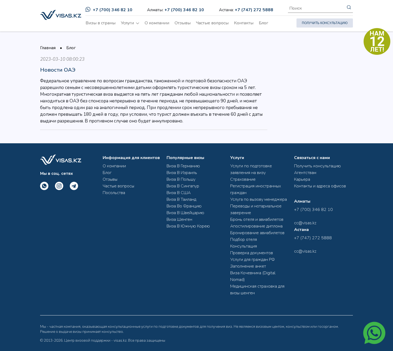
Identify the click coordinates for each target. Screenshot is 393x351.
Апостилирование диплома (256, 226)
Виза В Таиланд (181, 199)
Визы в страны (100, 23)
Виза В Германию (183, 166)
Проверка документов (251, 253)
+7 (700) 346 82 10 (112, 10)
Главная (48, 48)
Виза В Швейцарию (185, 213)
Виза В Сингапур (183, 186)
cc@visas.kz (305, 223)
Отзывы (183, 23)
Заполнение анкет (248, 266)
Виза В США (179, 193)
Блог (263, 23)
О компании (157, 23)
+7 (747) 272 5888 (254, 10)
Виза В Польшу (181, 179)
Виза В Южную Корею (188, 226)
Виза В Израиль (182, 173)
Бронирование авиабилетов (257, 233)
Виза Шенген (179, 219)
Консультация (243, 246)
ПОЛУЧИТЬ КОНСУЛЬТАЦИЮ (325, 23)
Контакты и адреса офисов (320, 186)
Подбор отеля (243, 239)
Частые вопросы (212, 23)
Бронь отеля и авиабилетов (256, 219)
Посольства (114, 193)
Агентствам (305, 173)
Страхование (243, 179)
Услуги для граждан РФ (252, 260)
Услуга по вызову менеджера (258, 199)
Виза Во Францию (184, 206)
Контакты (243, 23)
